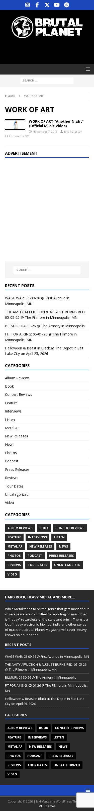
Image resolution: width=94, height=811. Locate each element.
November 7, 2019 (45, 131)
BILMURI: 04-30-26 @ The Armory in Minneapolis (45, 326)
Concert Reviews (18, 394)
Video (9, 502)
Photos (11, 452)
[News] (15, 124)
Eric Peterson (73, 131)
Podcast (11, 461)
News (9, 444)
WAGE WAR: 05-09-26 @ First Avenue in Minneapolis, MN (47, 656)
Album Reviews (17, 378)
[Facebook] (37, 5)
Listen (10, 419)
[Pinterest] (66, 5)
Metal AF (12, 427)
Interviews (13, 411)
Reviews (11, 477)
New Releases (16, 436)
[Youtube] (56, 5)
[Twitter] (47, 5)
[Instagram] (27, 5)
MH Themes (47, 806)
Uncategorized (17, 494)
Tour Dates (14, 486)
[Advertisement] (49, 51)
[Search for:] (47, 80)
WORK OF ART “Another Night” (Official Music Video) (56, 123)
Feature (11, 403)
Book (9, 386)
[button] (87, 69)
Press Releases (17, 469)
